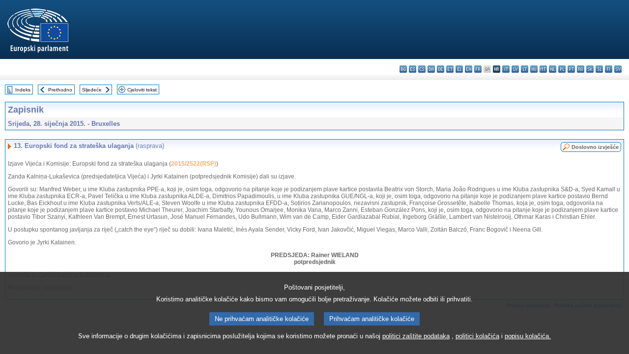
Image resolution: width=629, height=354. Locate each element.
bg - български (403, 69)
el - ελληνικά (459, 69)
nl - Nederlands (552, 69)
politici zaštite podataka (416, 336)
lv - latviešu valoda (515, 69)
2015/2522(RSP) (193, 163)
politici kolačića (477, 336)
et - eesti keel (450, 69)
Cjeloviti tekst (142, 89)
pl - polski (562, 69)
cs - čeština (422, 69)
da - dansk (431, 69)
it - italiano (506, 69)
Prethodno (60, 89)
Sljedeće (92, 89)
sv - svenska (618, 69)
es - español (412, 69)
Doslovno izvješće (595, 147)
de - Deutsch (440, 69)
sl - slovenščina (599, 69)
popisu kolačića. (528, 336)
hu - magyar (534, 69)
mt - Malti (543, 69)
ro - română (580, 69)
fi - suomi (608, 69)
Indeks (22, 89)
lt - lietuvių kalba (524, 69)
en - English (468, 69)
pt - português (571, 69)
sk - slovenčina (590, 69)
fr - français (478, 69)
